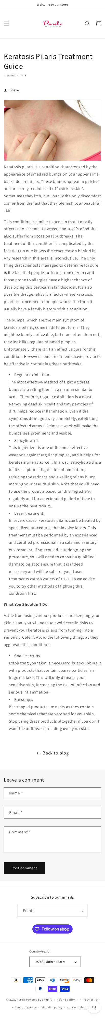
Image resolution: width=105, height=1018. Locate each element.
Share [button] (14, 90)
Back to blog (56, 753)
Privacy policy (89, 999)
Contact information (81, 1007)
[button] (6, 23)
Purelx (21, 999)
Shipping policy (51, 1007)
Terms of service (25, 1007)
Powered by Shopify (39, 999)
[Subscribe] (81, 911)
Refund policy (66, 999)
